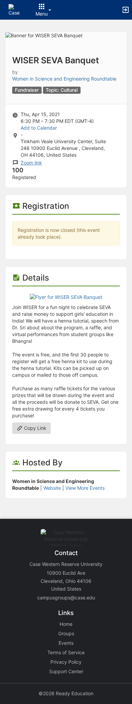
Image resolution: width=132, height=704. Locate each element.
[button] (14, 9)
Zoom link (31, 163)
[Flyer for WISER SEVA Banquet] (66, 296)
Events (66, 643)
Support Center (66, 671)
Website (52, 488)
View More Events (85, 488)
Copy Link (34, 428)
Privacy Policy (66, 662)
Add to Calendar (39, 128)
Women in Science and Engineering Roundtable (64, 79)
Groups (66, 633)
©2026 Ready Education (66, 693)
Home (66, 624)
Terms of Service (66, 652)
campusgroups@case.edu (66, 597)
